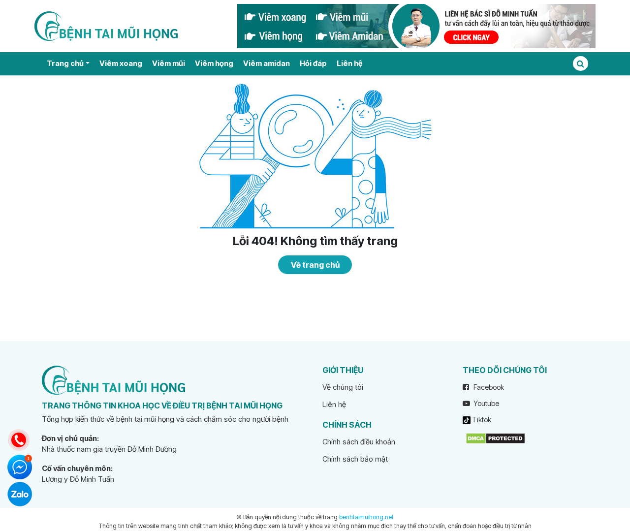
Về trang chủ (315, 265)
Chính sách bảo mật (355, 459)
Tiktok (481, 419)
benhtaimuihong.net (366, 517)
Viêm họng (214, 63)
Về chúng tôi (342, 387)
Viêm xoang (120, 63)
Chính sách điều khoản (358, 441)
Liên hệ (349, 63)
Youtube (485, 403)
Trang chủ (65, 63)
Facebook (488, 387)
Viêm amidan (266, 63)
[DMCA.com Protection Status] (495, 437)
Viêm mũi (168, 63)
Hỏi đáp (313, 63)
